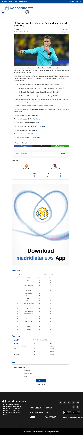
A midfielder (28, 374)
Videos (32, 417)
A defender (27, 371)
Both (25, 377)
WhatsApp (60, 146)
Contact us (49, 412)
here (37, 115)
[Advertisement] (10, 59)
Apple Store (62, 109)
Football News (35, 408)
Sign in (72, 1)
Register (78, 1)
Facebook (23, 146)
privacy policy (50, 417)
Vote (40, 381)
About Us (48, 408)
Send (63, 154)
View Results (41, 384)
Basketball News (36, 412)
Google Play (18, 111)
